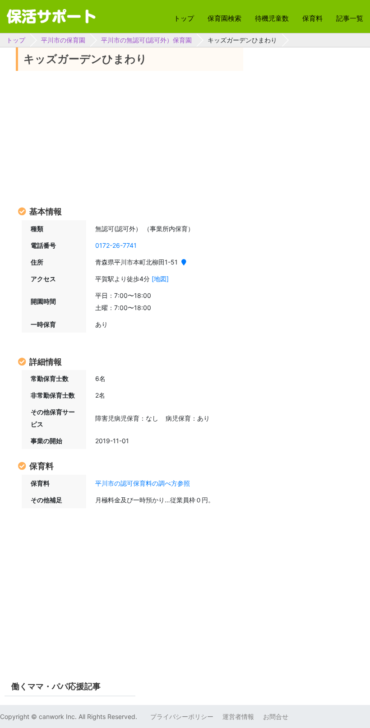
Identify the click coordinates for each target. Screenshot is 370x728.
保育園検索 (224, 18)
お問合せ (275, 716)
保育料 (312, 18)
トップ (184, 18)
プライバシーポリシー (181, 716)
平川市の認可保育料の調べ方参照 (142, 483)
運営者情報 (238, 716)
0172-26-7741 (116, 245)
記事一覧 (349, 18)
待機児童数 (272, 18)
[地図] (160, 279)
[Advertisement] (129, 137)
